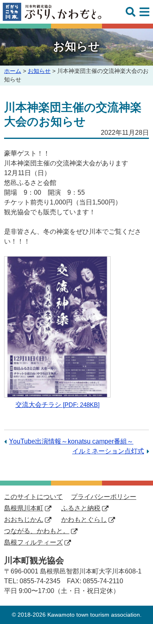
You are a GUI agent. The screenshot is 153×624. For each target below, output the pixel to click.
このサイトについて (33, 496)
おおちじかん (23, 519)
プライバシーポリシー (103, 496)
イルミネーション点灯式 (108, 451)
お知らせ (39, 71)
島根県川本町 (23, 508)
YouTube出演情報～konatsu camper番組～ (71, 441)
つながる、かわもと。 (36, 530)
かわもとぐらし (84, 519)
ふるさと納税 (80, 508)
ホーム (12, 71)
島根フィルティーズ (33, 542)
